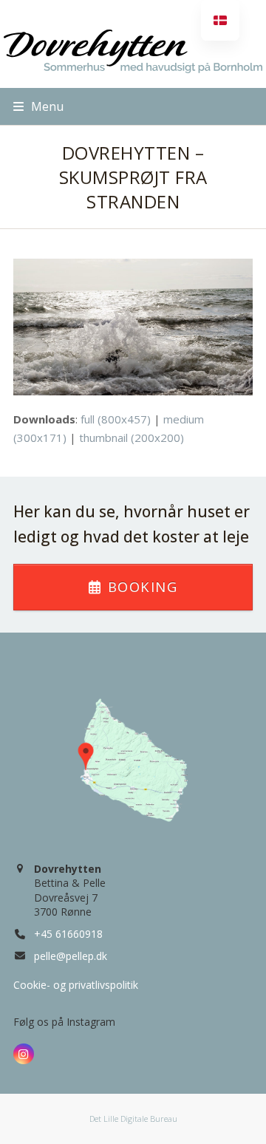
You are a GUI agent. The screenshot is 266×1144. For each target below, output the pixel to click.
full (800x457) (116, 419)
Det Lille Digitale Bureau (133, 1118)
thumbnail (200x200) (131, 437)
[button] (38, 106)
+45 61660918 (68, 934)
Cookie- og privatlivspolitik (75, 985)
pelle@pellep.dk (70, 956)
